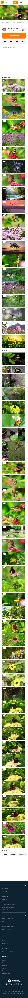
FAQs (3, 982)
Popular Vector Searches (8, 968)
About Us (4, 987)
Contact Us (5, 984)
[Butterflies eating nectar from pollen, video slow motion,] (13, 653)
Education (4, 940)
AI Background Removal (8, 948)
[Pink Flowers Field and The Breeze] (13, 327)
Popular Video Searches (8, 973)
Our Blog (4, 990)
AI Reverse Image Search (8, 945)
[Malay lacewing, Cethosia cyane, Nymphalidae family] (13, 273)
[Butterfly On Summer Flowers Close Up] (13, 85)
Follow (23, 30)
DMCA (3, 962)
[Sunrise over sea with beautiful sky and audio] (13, 246)
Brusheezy (5, 929)
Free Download (14, 35)
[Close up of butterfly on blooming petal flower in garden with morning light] (13, 313)
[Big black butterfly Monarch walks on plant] (13, 414)
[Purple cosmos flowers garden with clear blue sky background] (13, 287)
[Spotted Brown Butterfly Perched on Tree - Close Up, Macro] (5, 477)
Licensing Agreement (7, 960)
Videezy (4, 935)
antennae (13, 895)
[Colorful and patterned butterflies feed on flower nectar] (13, 600)
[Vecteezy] (2, 2)
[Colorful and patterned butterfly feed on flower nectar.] (13, 260)
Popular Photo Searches (8, 970)
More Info (6, 50)
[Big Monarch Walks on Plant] (13, 761)
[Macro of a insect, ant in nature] (13, 734)
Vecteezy (4, 932)
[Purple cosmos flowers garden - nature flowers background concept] (13, 139)
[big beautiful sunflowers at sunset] (13, 340)
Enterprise (5, 937)
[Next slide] (22, 895)
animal (5, 895)
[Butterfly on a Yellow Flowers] (13, 694)
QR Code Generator (7, 951)
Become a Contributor (7, 992)
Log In (20, 2)
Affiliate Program (6, 965)
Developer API (5, 943)
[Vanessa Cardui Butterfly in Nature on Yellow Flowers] (13, 112)
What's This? (12, 47)
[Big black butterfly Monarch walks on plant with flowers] (13, 882)
